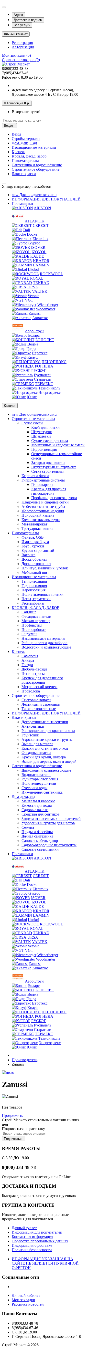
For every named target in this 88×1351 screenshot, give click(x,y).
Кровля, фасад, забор (29, 156)
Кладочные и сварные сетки (45, 502)
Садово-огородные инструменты (49, 845)
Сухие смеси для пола (49, 441)
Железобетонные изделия (43, 511)
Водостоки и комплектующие (46, 647)
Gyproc (34, 243)
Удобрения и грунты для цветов (48, 823)
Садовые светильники (40, 849)
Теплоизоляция (34, 581)
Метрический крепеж (39, 687)
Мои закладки (23, 1300)
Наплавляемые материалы (43, 638)
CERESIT (41, 225)
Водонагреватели (36, 775)
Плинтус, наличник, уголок (45, 568)
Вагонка (28, 555)
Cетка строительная (47, 471)
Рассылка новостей (28, 1304)
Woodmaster (45, 309)
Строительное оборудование (35, 169)
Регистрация (22, 43)
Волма (32, 344)
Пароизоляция (33, 590)
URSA (32, 287)
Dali (26, 230)
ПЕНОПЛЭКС (54, 362)
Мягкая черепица (36, 621)
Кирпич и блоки (35, 476)
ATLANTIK (34, 221)
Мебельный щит (35, 572)
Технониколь (49, 388)
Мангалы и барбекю (38, 801)
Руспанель (42, 375)
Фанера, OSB (33, 537)
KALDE (37, 256)
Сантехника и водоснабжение (37, 165)
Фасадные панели (36, 616)
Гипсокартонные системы (43, 480)
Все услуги (22, 25)
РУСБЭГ (38, 370)
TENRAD (41, 283)
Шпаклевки (41, 436)
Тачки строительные (39, 709)
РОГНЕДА (44, 366)
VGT (29, 300)
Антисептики (33, 726)
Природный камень (38, 515)
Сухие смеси (32, 423)
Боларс (34, 335)
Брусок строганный (38, 550)
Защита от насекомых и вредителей (51, 819)
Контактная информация (32, 1237)
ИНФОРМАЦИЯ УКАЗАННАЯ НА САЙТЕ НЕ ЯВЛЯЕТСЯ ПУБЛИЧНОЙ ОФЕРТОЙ (45, 1263)
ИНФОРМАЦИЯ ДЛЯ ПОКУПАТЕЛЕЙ (46, 199)
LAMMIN (41, 265)
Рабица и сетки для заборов (44, 643)
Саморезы (30, 656)
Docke (32, 234)
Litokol (33, 269)
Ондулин (29, 634)
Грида (31, 348)
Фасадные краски (36, 753)
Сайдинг (29, 612)
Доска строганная (36, 564)
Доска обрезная (34, 559)
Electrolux (40, 239)
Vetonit (33, 296)
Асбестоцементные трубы (43, 506)
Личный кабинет (26, 1295)
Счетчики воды (34, 788)
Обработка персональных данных (40, 1241)
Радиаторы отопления (40, 779)
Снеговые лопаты (36, 700)
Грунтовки (30, 735)
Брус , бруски (33, 546)
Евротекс (39, 353)
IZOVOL (39, 252)
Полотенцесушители (39, 783)
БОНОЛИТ (44, 340)
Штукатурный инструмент (53, 467)
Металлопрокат (34, 524)
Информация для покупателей (37, 1232)
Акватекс (40, 318)
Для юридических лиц (34, 195)
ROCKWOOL (51, 274)
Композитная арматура (41, 520)
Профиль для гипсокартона (54, 498)
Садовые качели (35, 810)
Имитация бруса (35, 542)
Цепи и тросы (33, 673)
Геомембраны (33, 603)
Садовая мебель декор (40, 840)
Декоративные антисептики (45, 722)
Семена (28, 827)
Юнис (32, 397)
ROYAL (37, 278)
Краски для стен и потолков (45, 748)
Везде (16, 134)
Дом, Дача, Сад (24, 143)
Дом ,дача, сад (23, 797)
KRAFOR (41, 261)
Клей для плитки (45, 427)
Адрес (18, 15)
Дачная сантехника (37, 836)
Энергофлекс (50, 392)
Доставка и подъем (28, 20)
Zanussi (35, 313)
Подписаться (13, 1139)
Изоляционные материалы (34, 147)
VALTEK (39, 291)
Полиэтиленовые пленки (43, 594)
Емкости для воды (37, 805)
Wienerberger (47, 305)
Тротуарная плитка (37, 528)
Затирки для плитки (48, 463)
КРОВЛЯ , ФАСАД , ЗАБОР (35, 608)
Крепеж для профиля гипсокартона (48, 491)
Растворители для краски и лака (48, 731)
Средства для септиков (41, 814)
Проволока (31, 691)
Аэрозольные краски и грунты (47, 739)
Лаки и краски (24, 174)
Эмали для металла (37, 744)
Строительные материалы (33, 419)
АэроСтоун (34, 331)
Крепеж (18, 152)
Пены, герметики (36, 599)
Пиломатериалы (25, 160)
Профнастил (32, 625)
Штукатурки (41, 432)
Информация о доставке (32, 1245)
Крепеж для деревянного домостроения (42, 680)
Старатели (42, 379)
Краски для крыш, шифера (44, 757)
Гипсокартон (42, 484)
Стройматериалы (26, 138)
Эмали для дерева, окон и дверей (49, 761)
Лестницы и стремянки (41, 704)
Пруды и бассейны (37, 832)
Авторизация (23, 47)
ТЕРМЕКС (44, 384)
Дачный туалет (24, 1228)
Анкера (28, 660)
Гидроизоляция (44, 449)
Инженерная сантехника (42, 792)
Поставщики (22, 203)
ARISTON (42, 208)
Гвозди (27, 665)
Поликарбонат (34, 630)
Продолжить (12, 1115)
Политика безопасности (32, 1250)
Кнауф (32, 357)
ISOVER (38, 247)
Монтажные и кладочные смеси (58, 445)
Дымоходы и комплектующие (46, 770)
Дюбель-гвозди (34, 669)
